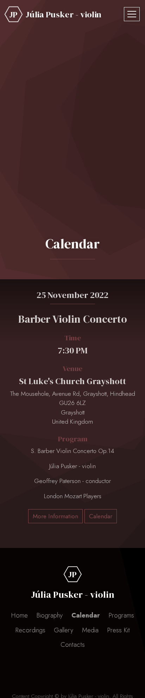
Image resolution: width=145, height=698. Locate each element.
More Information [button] (55, 516)
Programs (121, 615)
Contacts (73, 644)
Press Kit (118, 630)
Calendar (85, 615)
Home (19, 615)
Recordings (30, 630)
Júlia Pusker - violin (64, 14)
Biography (49, 615)
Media (90, 630)
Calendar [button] (100, 516)
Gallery (63, 630)
